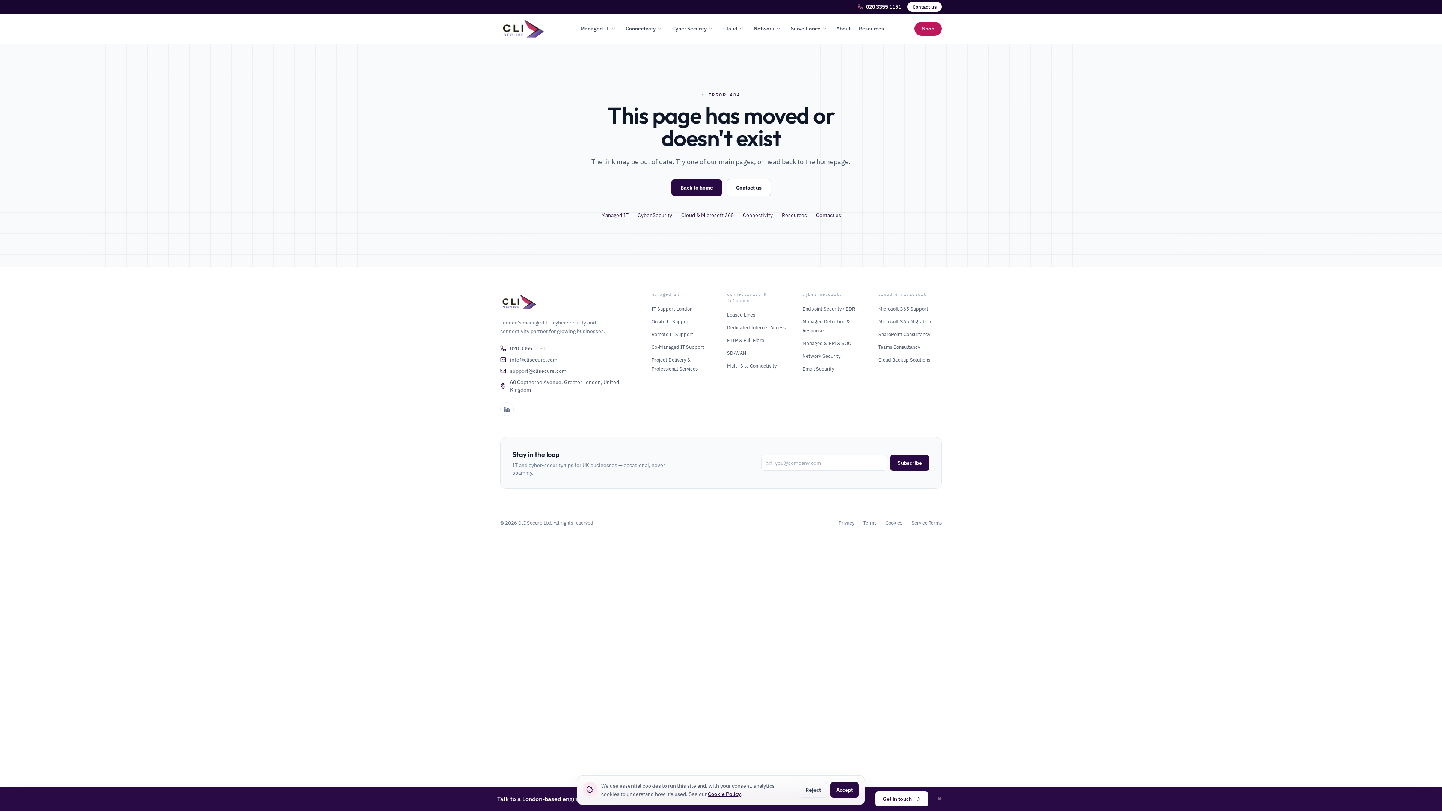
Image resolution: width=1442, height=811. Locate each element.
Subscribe (909, 463)
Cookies (893, 523)
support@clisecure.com (538, 371)
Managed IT (595, 28)
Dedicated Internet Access (756, 327)
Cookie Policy (724, 794)
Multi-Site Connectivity (752, 366)
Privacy (846, 523)
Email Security (818, 369)
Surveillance (806, 28)
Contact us (925, 7)
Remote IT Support (672, 334)
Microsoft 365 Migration (904, 321)
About (843, 28)
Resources (871, 28)
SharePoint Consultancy (904, 334)
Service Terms (926, 523)
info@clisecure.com (533, 359)
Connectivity (641, 28)
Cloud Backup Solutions (904, 360)
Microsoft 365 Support (903, 309)
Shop (928, 28)
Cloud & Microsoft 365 (707, 215)
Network (764, 28)
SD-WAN (736, 353)
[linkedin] (507, 409)
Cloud (730, 28)
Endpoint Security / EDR (828, 309)
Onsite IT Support (671, 321)
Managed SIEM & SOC (826, 343)
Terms (869, 523)
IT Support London (672, 309)
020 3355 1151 (883, 6)
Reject (813, 790)
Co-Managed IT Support (678, 347)
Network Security (821, 356)
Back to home (696, 187)
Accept (844, 790)
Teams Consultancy (899, 347)
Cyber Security (689, 28)
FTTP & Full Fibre (745, 340)
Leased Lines (741, 315)
